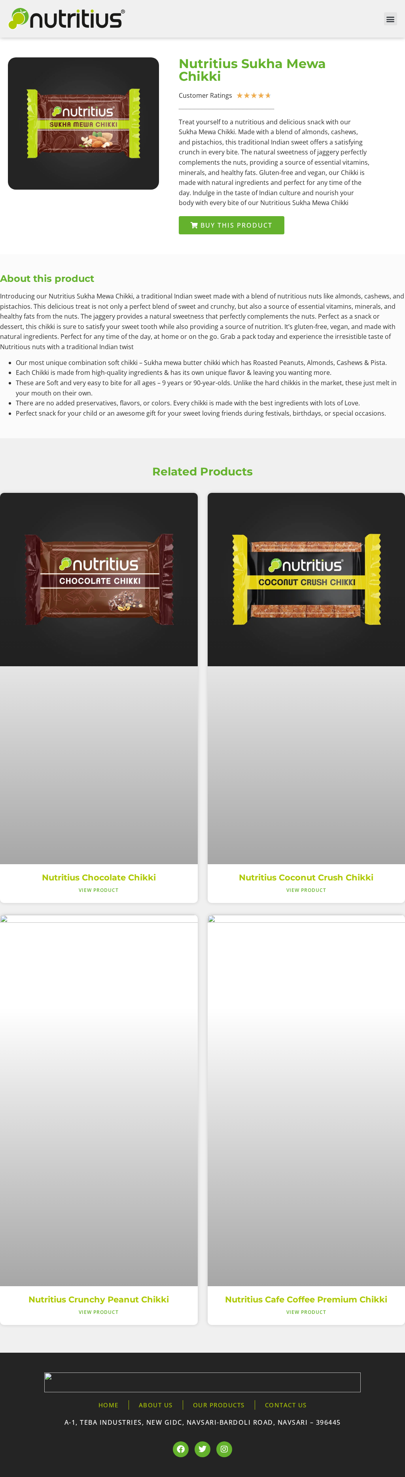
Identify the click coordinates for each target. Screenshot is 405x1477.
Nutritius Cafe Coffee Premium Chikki (306, 1299)
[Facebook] (181, 1449)
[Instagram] (224, 1449)
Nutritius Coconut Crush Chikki (306, 877)
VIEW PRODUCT (99, 890)
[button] (390, 18)
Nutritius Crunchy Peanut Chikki (98, 1299)
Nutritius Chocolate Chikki (99, 877)
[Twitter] (202, 1449)
